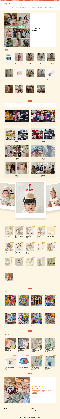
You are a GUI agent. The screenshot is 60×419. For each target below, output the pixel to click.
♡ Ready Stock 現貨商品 (52, 7)
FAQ (32, 417)
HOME (5, 7)
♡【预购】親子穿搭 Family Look (22, 7)
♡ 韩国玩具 (16, 7)
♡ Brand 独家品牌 (46, 7)
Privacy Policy (25, 417)
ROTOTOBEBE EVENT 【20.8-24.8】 (10, 7)
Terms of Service (21, 417)
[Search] (21, 4)
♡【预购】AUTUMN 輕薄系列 (30, 7)
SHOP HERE (34, 393)
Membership (39, 417)
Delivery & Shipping (35, 417)
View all (30, 288)
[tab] (6, 49)
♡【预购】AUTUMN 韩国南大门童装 (38, 7)
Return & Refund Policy (29, 417)
